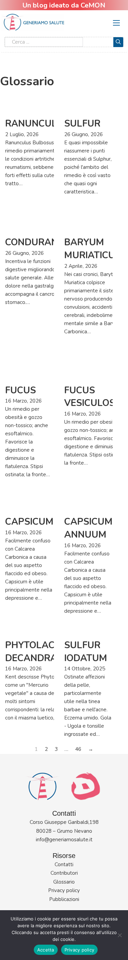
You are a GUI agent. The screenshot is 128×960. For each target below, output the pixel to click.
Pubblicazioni (64, 899)
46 (78, 749)
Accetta (45, 949)
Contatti (64, 864)
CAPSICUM (29, 521)
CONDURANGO (38, 242)
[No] (119, 935)
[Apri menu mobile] (116, 23)
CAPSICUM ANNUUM (88, 528)
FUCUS (20, 390)
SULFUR (82, 123)
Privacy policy (64, 890)
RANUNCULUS (37, 123)
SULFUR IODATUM (85, 652)
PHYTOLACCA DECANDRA (36, 652)
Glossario (64, 881)
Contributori (64, 873)
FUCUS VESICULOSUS (96, 397)
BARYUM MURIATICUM (93, 249)
